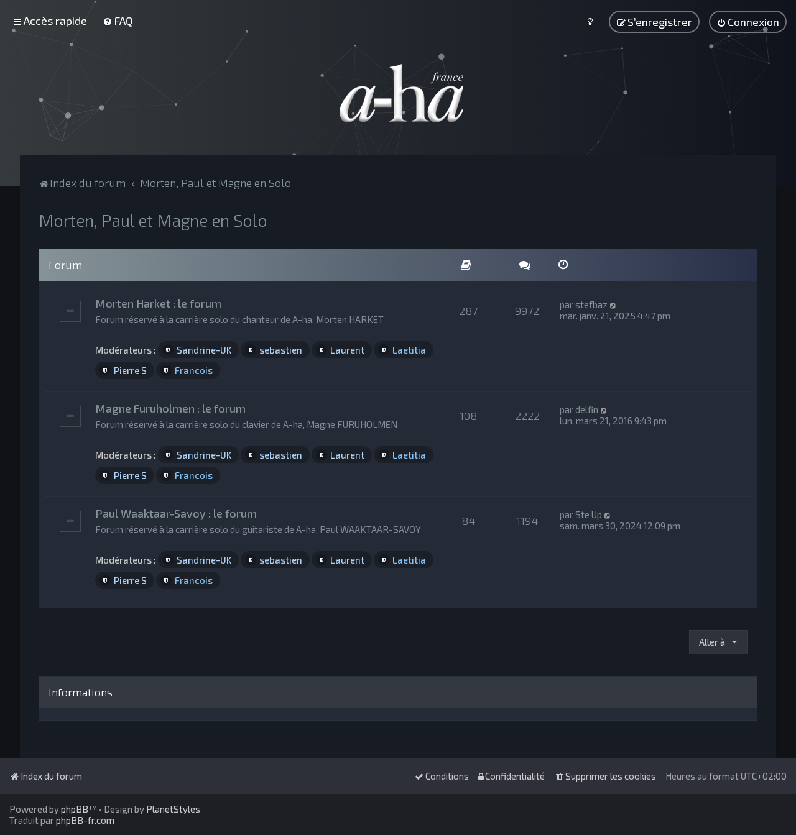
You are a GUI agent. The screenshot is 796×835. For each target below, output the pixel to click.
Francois (194, 370)
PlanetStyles (173, 808)
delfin (586, 409)
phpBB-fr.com (85, 820)
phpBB (74, 808)
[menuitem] (118, 20)
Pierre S (130, 370)
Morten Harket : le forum (158, 303)
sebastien (280, 349)
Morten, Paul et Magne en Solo (153, 220)
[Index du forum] (398, 93)
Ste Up (588, 514)
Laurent (347, 349)
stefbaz (591, 304)
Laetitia (409, 349)
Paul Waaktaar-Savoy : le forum (176, 513)
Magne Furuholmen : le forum (170, 408)
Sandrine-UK (204, 349)
